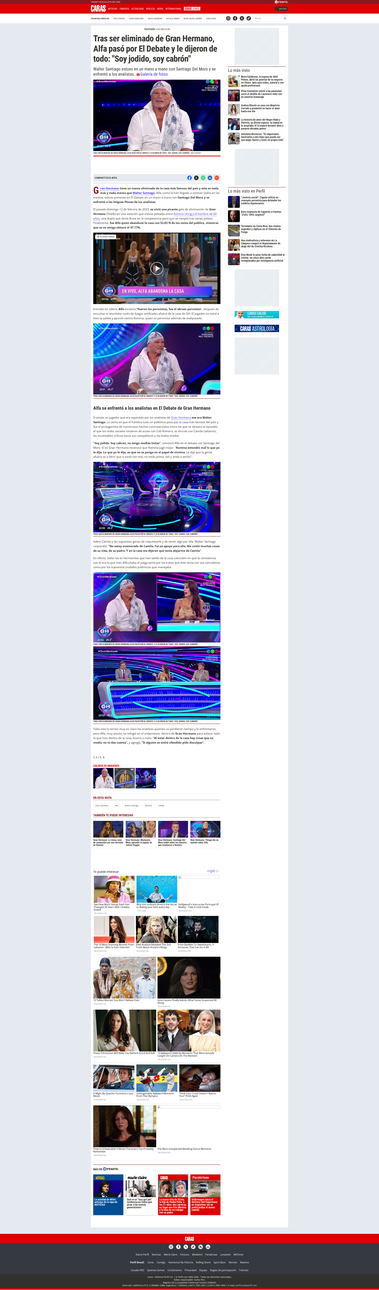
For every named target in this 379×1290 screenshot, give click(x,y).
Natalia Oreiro (172, 18)
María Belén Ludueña (193, 18)
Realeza (150, 8)
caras (173, 1178)
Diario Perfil (142, 1254)
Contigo (161, 1262)
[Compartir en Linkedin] (210, 178)
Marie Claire (170, 1254)
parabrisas (205, 1178)
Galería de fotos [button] (154, 74)
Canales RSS (137, 1270)
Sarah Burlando (136, 18)
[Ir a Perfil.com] (281, 2)
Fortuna (184, 1254)
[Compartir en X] (196, 178)
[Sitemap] (208, 1247)
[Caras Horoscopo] (257, 331)
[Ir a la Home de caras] (98, 10)
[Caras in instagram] (228, 18)
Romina (148, 805)
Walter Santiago (144, 193)
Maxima (244, 1262)
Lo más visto (239, 70)
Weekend (197, 1254)
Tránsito (243, 1270)
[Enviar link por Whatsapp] (203, 178)
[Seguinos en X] (242, 18)
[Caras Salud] (257, 317)
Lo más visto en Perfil (246, 191)
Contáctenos (175, 1270)
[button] (156, 118)
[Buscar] (285, 18)
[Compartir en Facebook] (189, 178)
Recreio (233, 1262)
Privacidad (190, 1270)
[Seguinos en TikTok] (248, 18)
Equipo (203, 1270)
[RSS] (200, 1247)
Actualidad (137, 8)
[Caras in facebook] (235, 18)
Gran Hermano (109, 188)
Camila (161, 805)
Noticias (112, 8)
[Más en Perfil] (111, 1169)
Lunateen (225, 1254)
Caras (150, 1262)
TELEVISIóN (149, 29)
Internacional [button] (174, 8)
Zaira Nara (211, 18)
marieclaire (141, 1178)
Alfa (116, 805)
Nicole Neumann (155, 18)
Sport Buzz (220, 1262)
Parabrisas (211, 1254)
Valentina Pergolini (100, 18)
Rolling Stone (203, 1262)
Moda (160, 8)
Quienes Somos (156, 1270)
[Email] (217, 178)
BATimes (238, 1254)
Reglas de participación (223, 1270)
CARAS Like (192, 8)
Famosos (124, 8)
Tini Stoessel (119, 18)
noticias (108, 1178)
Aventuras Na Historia (180, 1262)
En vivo (283, 8)
